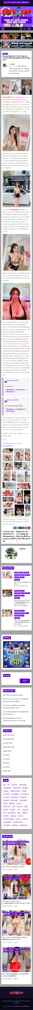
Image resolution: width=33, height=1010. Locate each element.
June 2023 (6, 759)
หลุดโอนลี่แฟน (11, 813)
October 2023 (7, 743)
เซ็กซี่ (12, 20)
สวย (5, 813)
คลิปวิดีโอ (25, 788)
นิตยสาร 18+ (7, 806)
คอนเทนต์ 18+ (14, 800)
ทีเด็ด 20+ (12, 803)
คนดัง (23, 575)
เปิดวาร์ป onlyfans (9, 819)
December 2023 (8, 735)
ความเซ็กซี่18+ (15, 794)
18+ (5, 785)
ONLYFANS (17, 575)
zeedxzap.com (18, 69)
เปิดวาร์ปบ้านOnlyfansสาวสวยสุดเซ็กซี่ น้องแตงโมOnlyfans (15, 975)
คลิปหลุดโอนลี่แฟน (15, 791)
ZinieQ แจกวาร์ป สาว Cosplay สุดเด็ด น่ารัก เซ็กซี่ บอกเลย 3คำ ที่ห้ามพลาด (23, 535)
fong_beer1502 (8, 446)
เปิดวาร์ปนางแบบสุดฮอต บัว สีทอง (13, 695)
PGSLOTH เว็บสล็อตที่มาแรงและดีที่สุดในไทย (19, 1006)
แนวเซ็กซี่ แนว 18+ (18, 822)
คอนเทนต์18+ (23, 800)
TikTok (11, 69)
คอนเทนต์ (6, 800)
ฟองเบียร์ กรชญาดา (18, 71)
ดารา (27, 613)
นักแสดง (27, 575)
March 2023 (7, 771)
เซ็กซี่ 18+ (6, 816)
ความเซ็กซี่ (9, 22)
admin (13, 64)
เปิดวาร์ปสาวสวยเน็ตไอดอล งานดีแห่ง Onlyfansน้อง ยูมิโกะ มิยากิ (22, 622)
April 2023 (6, 767)
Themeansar (16, 1002)
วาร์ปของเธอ (25, 810)
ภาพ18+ (6, 810)
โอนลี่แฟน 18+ (23, 825)
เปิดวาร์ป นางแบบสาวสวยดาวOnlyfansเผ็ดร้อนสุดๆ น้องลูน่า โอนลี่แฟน (22, 602)
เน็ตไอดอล (17, 20)
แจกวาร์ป (18, 819)
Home (5, 1006)
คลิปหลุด (6, 791)
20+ (8, 785)
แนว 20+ (25, 819)
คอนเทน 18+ (23, 797)
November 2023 (8, 739)
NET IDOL (5, 53)
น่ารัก (13, 806)
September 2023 (8, 747)
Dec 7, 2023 (18, 626)
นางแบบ (15, 22)
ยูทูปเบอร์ (22, 577)
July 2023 (6, 755)
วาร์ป (18, 810)
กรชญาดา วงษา (10, 443)
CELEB (16, 572)
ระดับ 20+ (12, 810)
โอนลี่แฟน (15, 825)
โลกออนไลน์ (7, 825)
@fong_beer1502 (13, 380)
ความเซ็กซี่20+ (25, 794)
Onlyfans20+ (22, 22)
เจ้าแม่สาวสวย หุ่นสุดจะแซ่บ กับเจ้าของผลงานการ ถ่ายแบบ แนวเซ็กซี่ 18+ (9, 536)
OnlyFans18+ (24, 20)
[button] (25, 28)
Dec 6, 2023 (7, 979)
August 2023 (7, 751)
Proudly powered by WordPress (11, 1001)
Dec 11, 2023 (18, 606)
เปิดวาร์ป (20, 816)
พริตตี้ (25, 806)
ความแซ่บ (6, 797)
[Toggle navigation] (21, 28)
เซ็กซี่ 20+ (24, 813)
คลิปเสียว (24, 791)
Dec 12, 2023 (18, 586)
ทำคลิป (5, 803)
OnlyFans (7, 20)
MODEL (21, 572)
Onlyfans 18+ (17, 788)
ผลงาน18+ (19, 806)
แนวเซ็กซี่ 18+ (7, 822)
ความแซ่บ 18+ (14, 797)
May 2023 (6, 763)
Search (6, 675)
